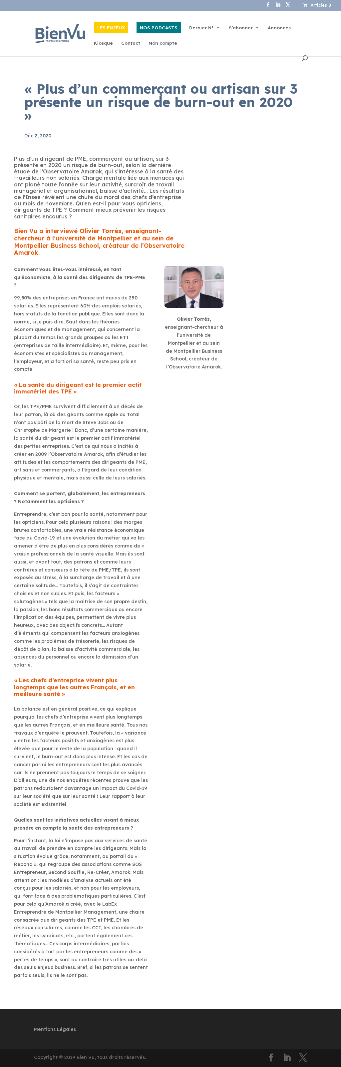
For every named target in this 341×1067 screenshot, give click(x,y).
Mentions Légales (55, 1029)
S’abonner (241, 27)
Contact (130, 43)
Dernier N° (201, 27)
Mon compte (163, 43)
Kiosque (103, 43)
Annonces (279, 27)
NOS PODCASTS (158, 27)
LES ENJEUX (111, 27)
